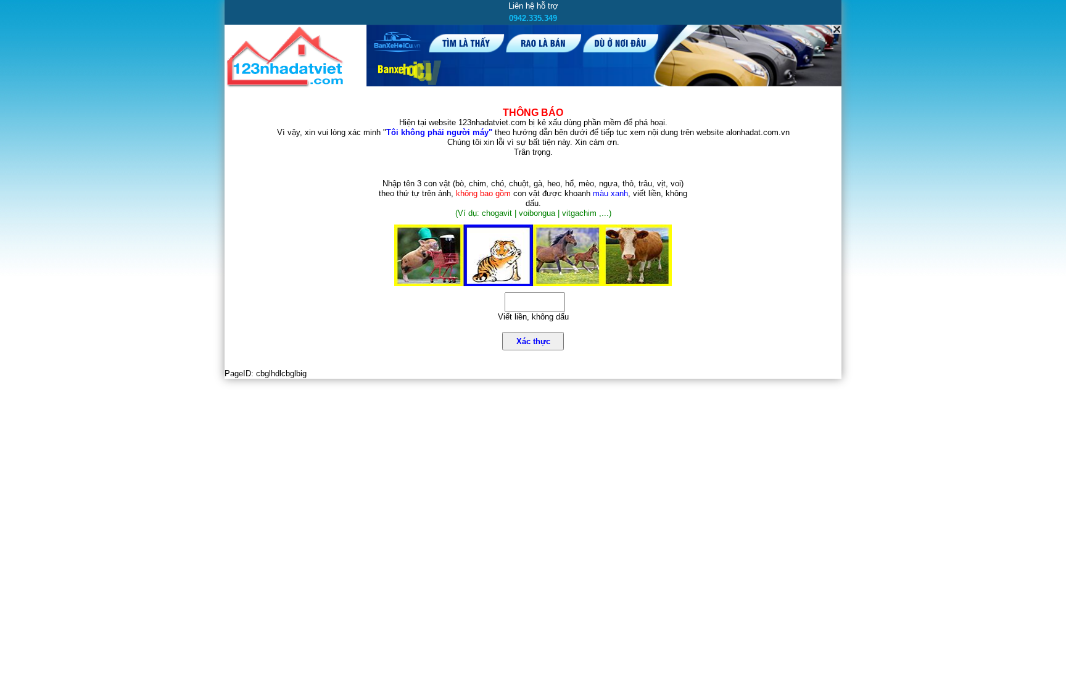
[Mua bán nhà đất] (287, 84)
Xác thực (533, 341)
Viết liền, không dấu (533, 316)
